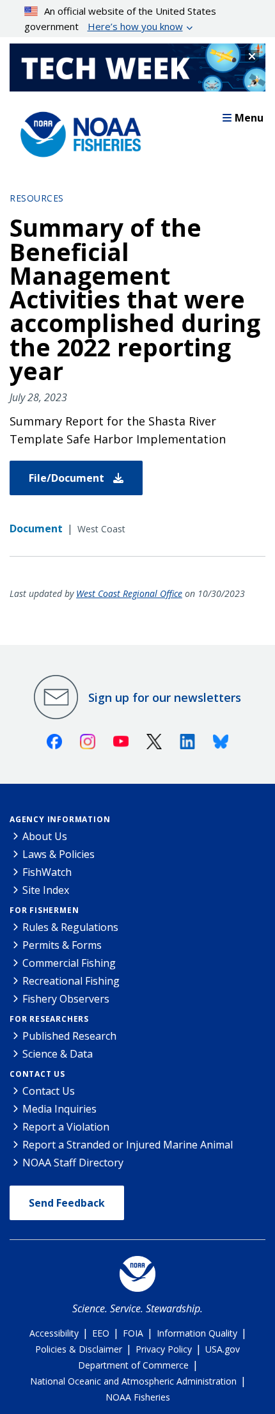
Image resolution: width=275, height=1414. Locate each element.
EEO (100, 1333)
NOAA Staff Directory (72, 1163)
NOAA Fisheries (138, 1397)
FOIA (133, 1333)
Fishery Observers (65, 999)
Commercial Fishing (69, 963)
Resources (37, 198)
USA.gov (222, 1349)
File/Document (68, 478)
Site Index (45, 890)
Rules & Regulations (70, 927)
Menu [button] (249, 118)
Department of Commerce (133, 1365)
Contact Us (37, 1073)
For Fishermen (44, 910)
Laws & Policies (58, 854)
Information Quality (197, 1333)
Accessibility (54, 1333)
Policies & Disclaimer (78, 1349)
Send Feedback (67, 1203)
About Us (44, 836)
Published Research (69, 1036)
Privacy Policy (164, 1349)
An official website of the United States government (120, 18)
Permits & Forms (62, 945)
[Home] (77, 131)
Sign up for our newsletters (164, 697)
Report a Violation (65, 1127)
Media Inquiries (59, 1109)
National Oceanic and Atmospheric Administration (133, 1381)
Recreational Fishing (71, 981)
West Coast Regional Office (129, 593)
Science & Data (57, 1054)
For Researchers (49, 1018)
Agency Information (60, 819)
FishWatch (47, 872)
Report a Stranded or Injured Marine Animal (127, 1145)
